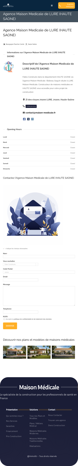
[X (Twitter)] (28, 119)
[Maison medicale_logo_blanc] (8, 4)
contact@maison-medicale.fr (41, 112)
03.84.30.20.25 (31, 106)
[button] (4, 352)
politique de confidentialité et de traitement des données (33, 319)
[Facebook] (24, 119)
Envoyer (10, 326)
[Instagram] (32, 119)
